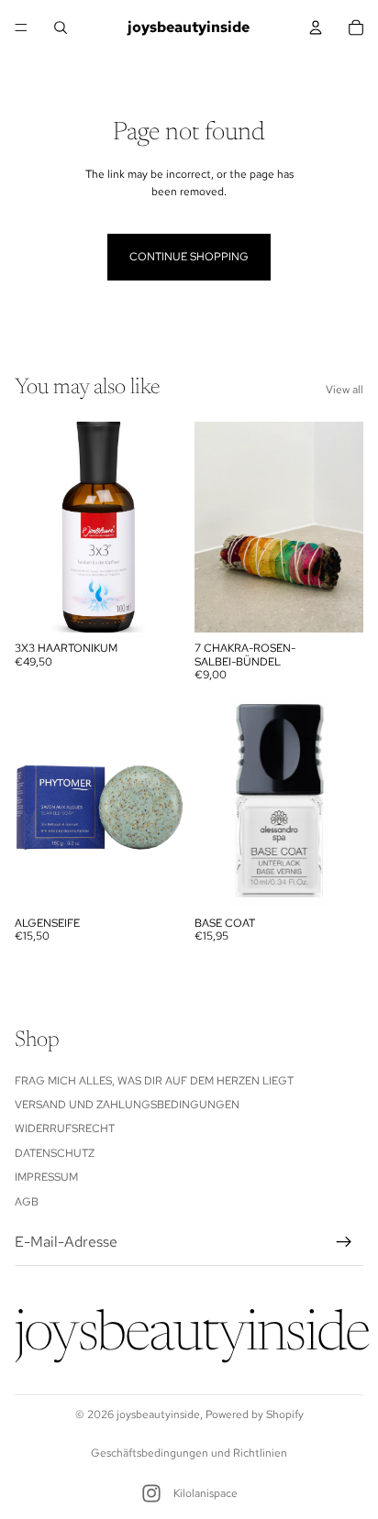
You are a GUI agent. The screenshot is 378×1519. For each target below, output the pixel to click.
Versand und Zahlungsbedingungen (127, 1104)
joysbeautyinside (158, 1414)
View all (344, 389)
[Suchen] (60, 27)
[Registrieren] (344, 1242)
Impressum (46, 1177)
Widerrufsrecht (65, 1128)
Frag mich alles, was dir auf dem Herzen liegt (154, 1080)
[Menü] (21, 27)
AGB (27, 1201)
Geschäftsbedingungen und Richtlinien (189, 1453)
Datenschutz (54, 1153)
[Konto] (315, 27)
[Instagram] (151, 1493)
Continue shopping (189, 256)
